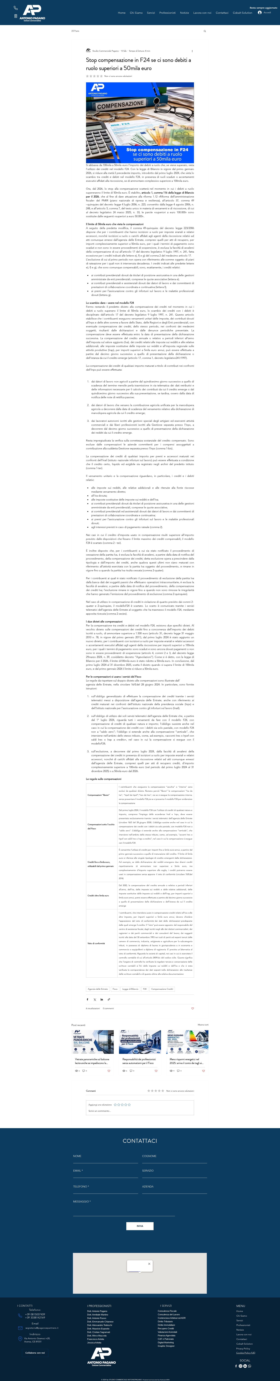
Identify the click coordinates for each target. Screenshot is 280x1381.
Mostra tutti (203, 1024)
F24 (144, 989)
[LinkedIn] (245, 1366)
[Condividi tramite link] (108, 999)
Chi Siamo (241, 1315)
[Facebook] (236, 1366)
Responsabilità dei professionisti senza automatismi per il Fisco (139, 1061)
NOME (77, 1156)
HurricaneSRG (165, 1380)
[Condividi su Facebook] (87, 999)
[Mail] (20, 1328)
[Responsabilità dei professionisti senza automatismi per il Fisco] (140, 1042)
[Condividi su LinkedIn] (101, 999)
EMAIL (77, 1170)
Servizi (239, 1320)
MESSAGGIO (81, 1201)
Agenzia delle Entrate (98, 989)
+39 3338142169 (35, 1317)
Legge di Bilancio (130, 989)
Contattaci (241, 1339)
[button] (204, 31)
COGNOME (149, 1156)
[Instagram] (240, 1366)
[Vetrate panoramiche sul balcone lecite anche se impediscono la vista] (93, 1042)
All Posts (75, 31)
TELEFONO (80, 1186)
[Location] (20, 1339)
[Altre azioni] (192, 51)
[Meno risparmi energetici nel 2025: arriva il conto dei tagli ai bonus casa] (187, 1042)
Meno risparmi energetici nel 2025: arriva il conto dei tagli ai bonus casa (186, 1061)
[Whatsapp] (249, 1366)
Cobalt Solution (244, 1343)
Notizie (240, 1329)
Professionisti (243, 1325)
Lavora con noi (244, 1334)
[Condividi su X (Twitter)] (94, 999)
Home (239, 1311)
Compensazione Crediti (162, 989)
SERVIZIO (148, 1170)
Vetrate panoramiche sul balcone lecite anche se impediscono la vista (92, 1061)
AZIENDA (147, 1186)
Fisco (115, 989)
